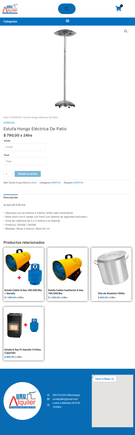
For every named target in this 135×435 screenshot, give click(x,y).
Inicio (6, 117)
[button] (67, 20)
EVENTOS (16, 117)
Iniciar (7, 140)
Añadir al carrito (27, 173)
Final (6, 155)
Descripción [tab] (11, 197)
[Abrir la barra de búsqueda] (67, 9)
